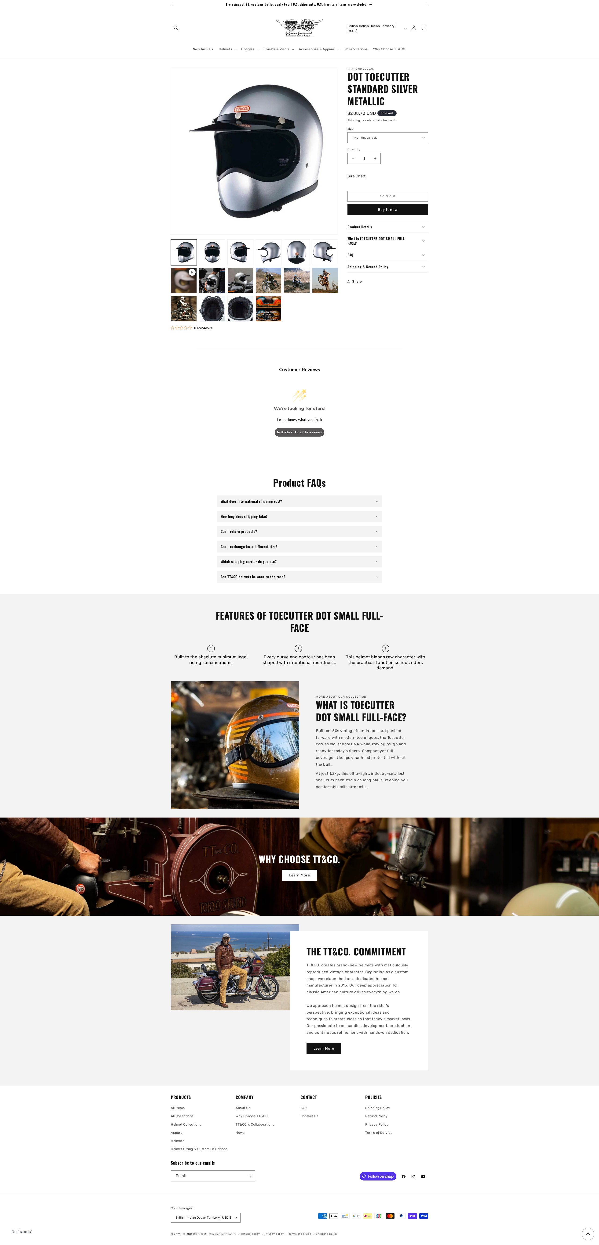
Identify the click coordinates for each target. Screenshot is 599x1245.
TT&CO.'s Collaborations (255, 1125)
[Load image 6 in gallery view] (325, 252)
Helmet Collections (186, 1125)
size (350, 128)
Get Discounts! (22, 1231)
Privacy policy (274, 1233)
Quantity (353, 149)
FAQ (303, 1108)
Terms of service (300, 1233)
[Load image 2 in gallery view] (212, 252)
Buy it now (388, 209)
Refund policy (250, 1233)
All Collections (182, 1116)
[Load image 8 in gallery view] (240, 281)
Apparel (177, 1133)
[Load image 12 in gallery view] (184, 309)
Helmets (177, 1141)
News (240, 1133)
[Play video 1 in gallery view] (184, 281)
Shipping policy (327, 1233)
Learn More (299, 875)
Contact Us (309, 1116)
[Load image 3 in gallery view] (240, 252)
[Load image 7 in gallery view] (212, 281)
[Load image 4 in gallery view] (269, 252)
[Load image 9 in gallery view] (269, 281)
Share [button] (357, 281)
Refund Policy (376, 1116)
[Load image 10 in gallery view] (297, 281)
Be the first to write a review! (299, 432)
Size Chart (356, 176)
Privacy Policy (376, 1125)
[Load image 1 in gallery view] (184, 252)
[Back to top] (588, 1234)
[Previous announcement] (172, 4)
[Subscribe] (250, 1175)
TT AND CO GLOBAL (195, 1234)
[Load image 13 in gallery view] (212, 309)
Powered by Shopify (222, 1234)
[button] (176, 28)
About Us (243, 1108)
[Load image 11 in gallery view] (325, 281)
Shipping (353, 120)
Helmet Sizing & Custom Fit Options (199, 1149)
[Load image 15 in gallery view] (269, 309)
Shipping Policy (377, 1108)
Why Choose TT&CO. (252, 1116)
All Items (178, 1108)
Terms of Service (379, 1133)
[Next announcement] (426, 4)
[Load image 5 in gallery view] (297, 252)
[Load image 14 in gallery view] (240, 309)
